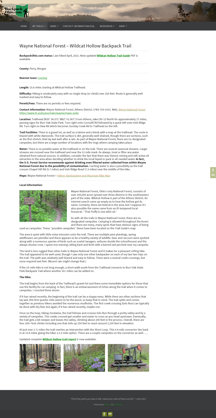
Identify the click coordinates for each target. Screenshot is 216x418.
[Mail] (212, 175)
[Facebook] (212, 170)
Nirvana (107, 404)
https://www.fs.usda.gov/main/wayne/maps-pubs (49, 113)
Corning (42, 78)
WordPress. (118, 404)
